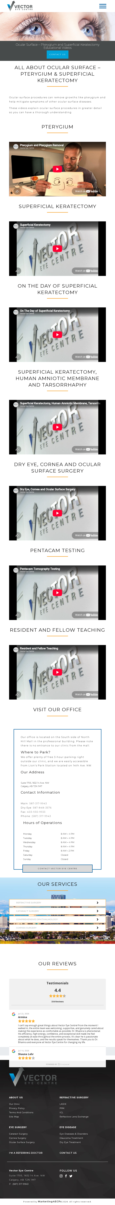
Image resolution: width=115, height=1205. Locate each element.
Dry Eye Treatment (70, 1142)
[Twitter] (70, 1175)
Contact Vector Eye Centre (57, 868)
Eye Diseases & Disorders (74, 1134)
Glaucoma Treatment (71, 1138)
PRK (62, 1108)
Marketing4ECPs (50, 1201)
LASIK (63, 1104)
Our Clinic (14, 1104)
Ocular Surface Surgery (22, 1142)
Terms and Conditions (21, 1112)
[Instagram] (61, 1175)
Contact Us (57, 54)
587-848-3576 (42, 807)
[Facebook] (66, 1175)
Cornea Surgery (17, 1138)
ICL (61, 1112)
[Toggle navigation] (103, 6)
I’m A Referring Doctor (26, 1153)
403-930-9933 (36, 812)
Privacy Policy (17, 1108)
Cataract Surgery (18, 1134)
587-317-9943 (38, 803)
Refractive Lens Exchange (74, 1116)
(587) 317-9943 (41, 816)
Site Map (14, 1116)
